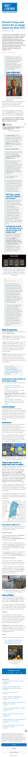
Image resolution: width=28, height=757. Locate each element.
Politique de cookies (13, 755)
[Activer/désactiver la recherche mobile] (22, 3)
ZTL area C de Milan (9, 399)
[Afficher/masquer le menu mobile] (25, 3)
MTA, (6, 640)
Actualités (12, 30)
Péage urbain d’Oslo (9, 401)
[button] (26, 731)
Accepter (14, 744)
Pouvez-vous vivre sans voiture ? (10, 692)
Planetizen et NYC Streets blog (15, 640)
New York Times (9, 643)
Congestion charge (10, 387)
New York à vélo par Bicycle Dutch (13, 371)
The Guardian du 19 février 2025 (12, 641)
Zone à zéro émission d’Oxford (12, 390)
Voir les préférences (14, 752)
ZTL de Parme (8, 385)
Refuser (14, 748)
